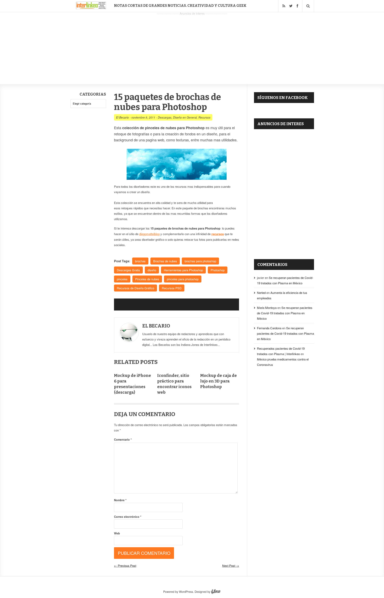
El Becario (122, 117)
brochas (140, 261)
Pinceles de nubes (147, 279)
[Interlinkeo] (91, 7)
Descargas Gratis (128, 270)
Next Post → (230, 565)
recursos (217, 234)
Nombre (120, 500)
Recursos (204, 117)
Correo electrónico (127, 517)
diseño (152, 270)
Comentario (123, 439)
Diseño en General (185, 117)
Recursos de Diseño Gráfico (135, 288)
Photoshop (218, 270)
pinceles (122, 279)
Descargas (164, 117)
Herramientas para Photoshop (183, 270)
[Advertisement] (192, 44)
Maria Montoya (267, 307)
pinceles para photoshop (183, 279)
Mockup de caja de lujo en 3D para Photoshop (218, 381)
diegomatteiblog (149, 234)
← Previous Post (125, 565)
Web (117, 533)
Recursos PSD (172, 288)
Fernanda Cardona (269, 328)
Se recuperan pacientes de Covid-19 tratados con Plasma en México (284, 312)
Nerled (261, 293)
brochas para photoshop (200, 261)
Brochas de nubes (165, 261)
